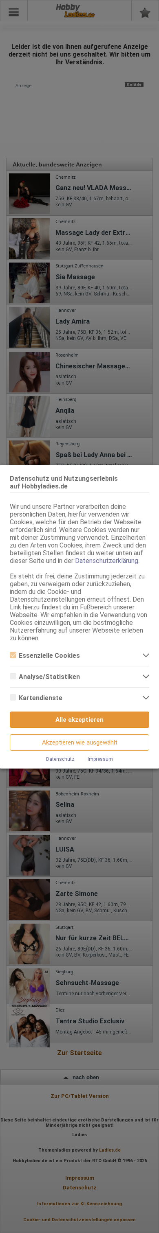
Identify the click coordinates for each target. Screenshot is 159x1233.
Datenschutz (60, 759)
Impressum (100, 759)
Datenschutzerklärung (106, 561)
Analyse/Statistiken (49, 677)
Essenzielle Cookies (49, 655)
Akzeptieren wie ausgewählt (79, 742)
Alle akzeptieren (79, 719)
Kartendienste (40, 698)
